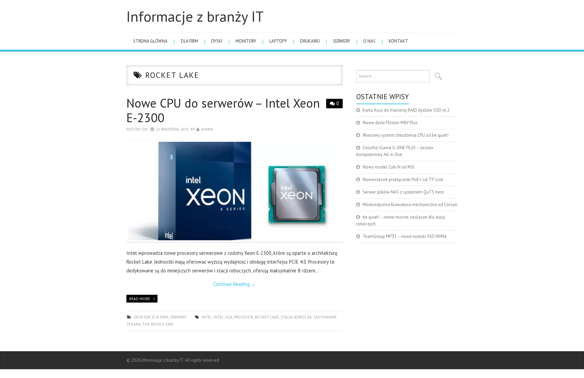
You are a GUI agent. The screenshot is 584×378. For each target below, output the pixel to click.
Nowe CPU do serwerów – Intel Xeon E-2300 (223, 110)
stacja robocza (296, 316)
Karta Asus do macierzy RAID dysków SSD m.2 (406, 110)
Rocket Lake (267, 316)
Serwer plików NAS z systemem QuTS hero (403, 192)
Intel (207, 316)
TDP (145, 324)
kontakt (398, 41)
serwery (341, 41)
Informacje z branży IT (195, 16)
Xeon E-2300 (162, 324)
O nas (369, 41)
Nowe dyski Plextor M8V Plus (390, 123)
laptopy (278, 41)
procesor (243, 316)
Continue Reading (234, 284)
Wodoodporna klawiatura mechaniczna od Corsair (410, 204)
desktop (142, 316)
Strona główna (150, 41)
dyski (216, 41)
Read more (139, 298)
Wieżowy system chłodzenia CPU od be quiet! (405, 135)
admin (207, 129)
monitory (246, 41)
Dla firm (189, 41)
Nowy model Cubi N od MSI (388, 167)
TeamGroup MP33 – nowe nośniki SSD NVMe (405, 236)
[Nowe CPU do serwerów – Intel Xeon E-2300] (234, 191)
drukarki (310, 41)
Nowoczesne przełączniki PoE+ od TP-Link (403, 179)
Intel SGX (223, 316)
